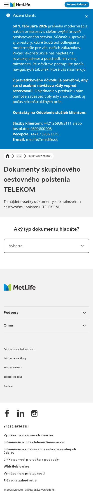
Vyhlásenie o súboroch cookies (28, 435)
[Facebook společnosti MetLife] (7, 414)
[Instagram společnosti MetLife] (34, 414)
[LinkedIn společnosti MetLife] (20, 414)
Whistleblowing (16, 466)
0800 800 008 (41, 128)
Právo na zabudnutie (20, 480)
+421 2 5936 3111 (58, 123)
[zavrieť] (86, 16)
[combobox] (46, 246)
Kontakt (8, 386)
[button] (6, 4)
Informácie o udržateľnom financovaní (34, 442)
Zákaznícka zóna (13, 377)
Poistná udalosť (13, 368)
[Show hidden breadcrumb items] (19, 156)
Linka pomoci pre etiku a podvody (31, 459)
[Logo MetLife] (20, 289)
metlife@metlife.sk (42, 139)
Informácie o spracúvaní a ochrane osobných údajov (40, 451)
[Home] (7, 156)
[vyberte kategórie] (79, 246)
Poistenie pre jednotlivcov (19, 349)
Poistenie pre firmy (15, 358)
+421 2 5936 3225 (44, 134)
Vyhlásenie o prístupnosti (24, 473)
